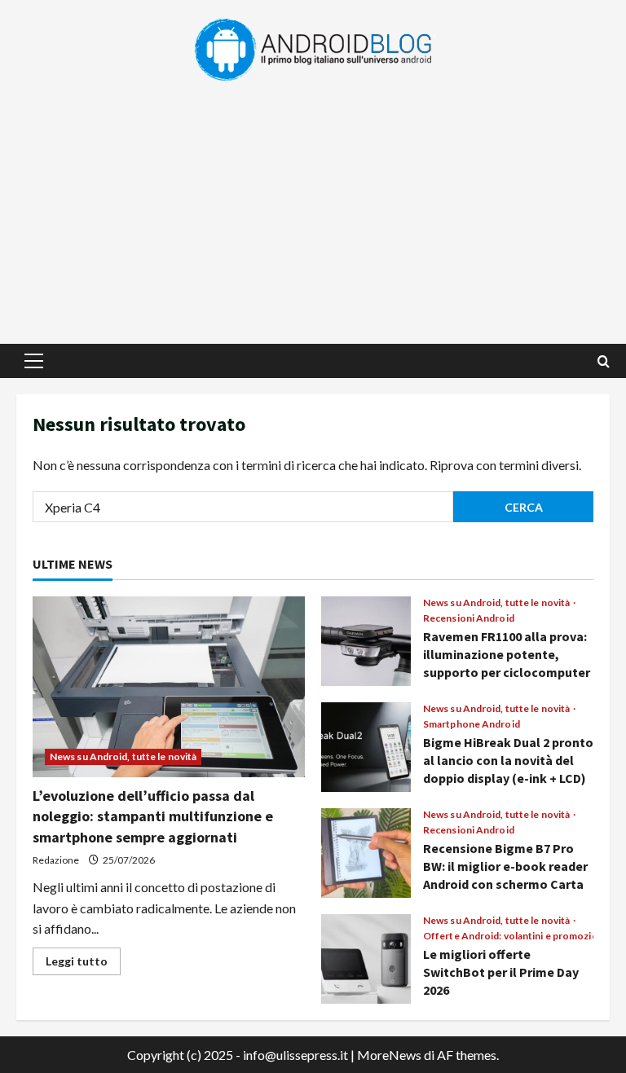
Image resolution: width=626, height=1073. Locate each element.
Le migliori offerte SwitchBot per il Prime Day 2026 (366, 959)
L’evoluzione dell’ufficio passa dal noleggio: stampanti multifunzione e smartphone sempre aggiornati (153, 816)
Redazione (56, 860)
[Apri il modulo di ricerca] (603, 361)
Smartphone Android (471, 724)
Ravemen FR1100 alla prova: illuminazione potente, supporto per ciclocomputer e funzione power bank (366, 641)
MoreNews (389, 1054)
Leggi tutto (83, 964)
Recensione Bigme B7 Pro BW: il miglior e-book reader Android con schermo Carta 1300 (366, 853)
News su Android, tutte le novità (123, 756)
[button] (33, 361)
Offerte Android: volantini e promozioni (514, 936)
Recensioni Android (468, 618)
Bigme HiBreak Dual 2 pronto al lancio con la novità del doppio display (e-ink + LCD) (366, 747)
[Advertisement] (313, 205)
